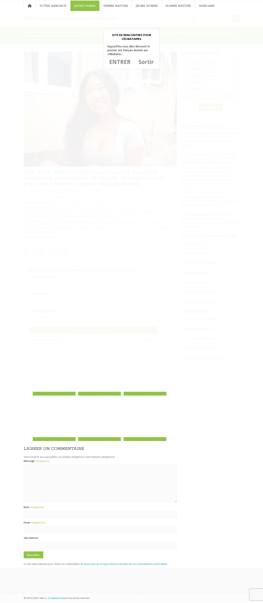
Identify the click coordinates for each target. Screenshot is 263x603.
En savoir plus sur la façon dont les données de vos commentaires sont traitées (124, 564)
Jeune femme (84, 6)
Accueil (29, 6)
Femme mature (115, 6)
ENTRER (120, 61)
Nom (34, 507)
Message (36, 461)
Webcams (206, 6)
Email (34, 522)
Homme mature (178, 6)
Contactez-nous (57, 598)
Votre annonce (52, 6)
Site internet (31, 538)
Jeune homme (147, 6)
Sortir (146, 61)
